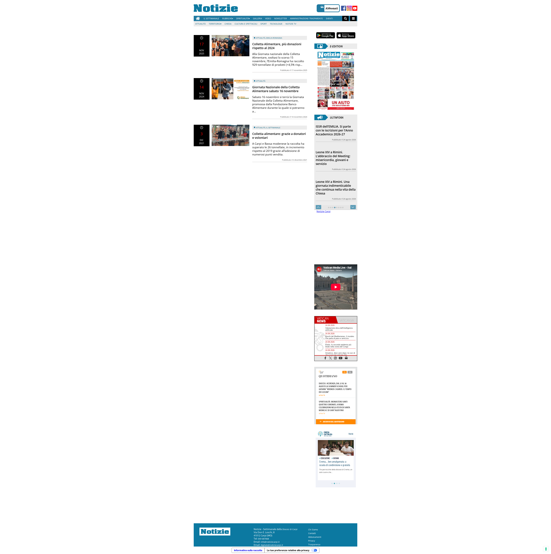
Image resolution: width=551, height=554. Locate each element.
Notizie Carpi (323, 211)
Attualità (200, 23)
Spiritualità (242, 18)
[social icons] (325, 358)
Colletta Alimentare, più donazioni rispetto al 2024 (276, 46)
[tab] (325, 319)
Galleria (257, 18)
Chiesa (228, 23)
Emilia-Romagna (274, 38)
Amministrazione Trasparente (306, 18)
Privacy (311, 540)
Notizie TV (291, 23)
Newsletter (280, 18)
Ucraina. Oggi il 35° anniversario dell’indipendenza (329, 189)
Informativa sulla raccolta (248, 550)
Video (268, 18)
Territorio (214, 23)
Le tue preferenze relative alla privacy (288, 550)
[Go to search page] (345, 18)
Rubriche (227, 18)
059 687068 (263, 538)
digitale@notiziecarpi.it (272, 545)
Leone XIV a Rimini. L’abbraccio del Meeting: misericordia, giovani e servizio (333, 132)
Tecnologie (276, 23)
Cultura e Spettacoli (246, 23)
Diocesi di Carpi (289, 529)
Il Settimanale (211, 18)
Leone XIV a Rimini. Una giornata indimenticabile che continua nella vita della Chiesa (336, 162)
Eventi (329, 18)
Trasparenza (314, 544)
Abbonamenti (314, 537)
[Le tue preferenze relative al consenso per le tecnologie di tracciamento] (546, 549)
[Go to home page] (197, 18)
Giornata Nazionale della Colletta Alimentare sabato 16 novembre (276, 89)
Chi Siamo (313, 529)
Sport (263, 23)
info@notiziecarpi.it (270, 542)
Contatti (312, 533)
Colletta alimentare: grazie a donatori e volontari (279, 136)
